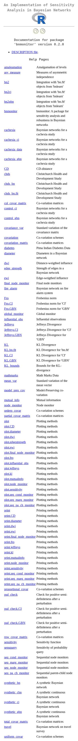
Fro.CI (8, 303)
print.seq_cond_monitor (19, 573)
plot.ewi (9, 447)
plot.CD (9, 426)
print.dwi (10, 526)
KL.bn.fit (10, 350)
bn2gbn (9, 101)
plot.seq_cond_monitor (18, 494)
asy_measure (12, 72)
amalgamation (13, 67)
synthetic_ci (11, 702)
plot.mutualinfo (13, 479)
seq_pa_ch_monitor (16, 673)
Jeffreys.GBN (13, 335)
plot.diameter (12, 431)
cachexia (9, 130)
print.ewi (9, 531)
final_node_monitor (16, 283)
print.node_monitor (16, 563)
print (7, 510)
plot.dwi (9, 437)
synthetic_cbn (13, 692)
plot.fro (8, 457)
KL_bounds (11, 365)
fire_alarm (10, 288)
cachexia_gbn (13, 159)
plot (6, 421)
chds (7, 174)
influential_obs (13, 319)
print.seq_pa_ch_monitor (20, 584)
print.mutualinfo (14, 557)
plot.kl (8, 473)
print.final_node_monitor (20, 536)
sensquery (10, 647)
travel (7, 726)
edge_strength (13, 268)
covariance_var (13, 228)
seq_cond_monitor (16, 657)
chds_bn (9, 183)
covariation (11, 237)
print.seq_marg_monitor (19, 578)
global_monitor (13, 314)
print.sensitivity (13, 568)
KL (6, 344)
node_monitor (13, 405)
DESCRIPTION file (25, 52)
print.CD (9, 515)
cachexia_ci (11, 139)
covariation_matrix (16, 242)
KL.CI (8, 355)
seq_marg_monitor (16, 662)
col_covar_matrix (15, 203)
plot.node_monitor (15, 484)
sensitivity (10, 642)
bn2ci (7, 92)
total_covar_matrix (16, 721)
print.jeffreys (12, 547)
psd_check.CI (13, 608)
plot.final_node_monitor (19, 452)
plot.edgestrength (15, 442)
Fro (6, 298)
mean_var (10, 380)
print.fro (9, 542)
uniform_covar (13, 736)
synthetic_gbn (13, 712)
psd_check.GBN (14, 623)
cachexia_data (13, 149)
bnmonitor (10, 111)
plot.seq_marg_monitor (18, 499)
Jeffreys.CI (11, 329)
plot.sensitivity (13, 489)
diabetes (9, 248)
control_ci (10, 208)
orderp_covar (12, 410)
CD (6, 168)
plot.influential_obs (16, 463)
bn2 (6, 82)
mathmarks (11, 375)
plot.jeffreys (11, 468)
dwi (6, 263)
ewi (6, 278)
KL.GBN (10, 360)
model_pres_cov (14, 390)
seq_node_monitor (16, 667)
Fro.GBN (10, 308)
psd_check (11, 594)
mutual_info (11, 400)
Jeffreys (9, 324)
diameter (9, 253)
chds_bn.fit (11, 193)
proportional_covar (16, 589)
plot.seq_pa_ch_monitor (19, 505)
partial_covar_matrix (17, 415)
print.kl (8, 552)
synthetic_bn (12, 682)
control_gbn (11, 218)
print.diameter (13, 521)
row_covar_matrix (15, 637)
